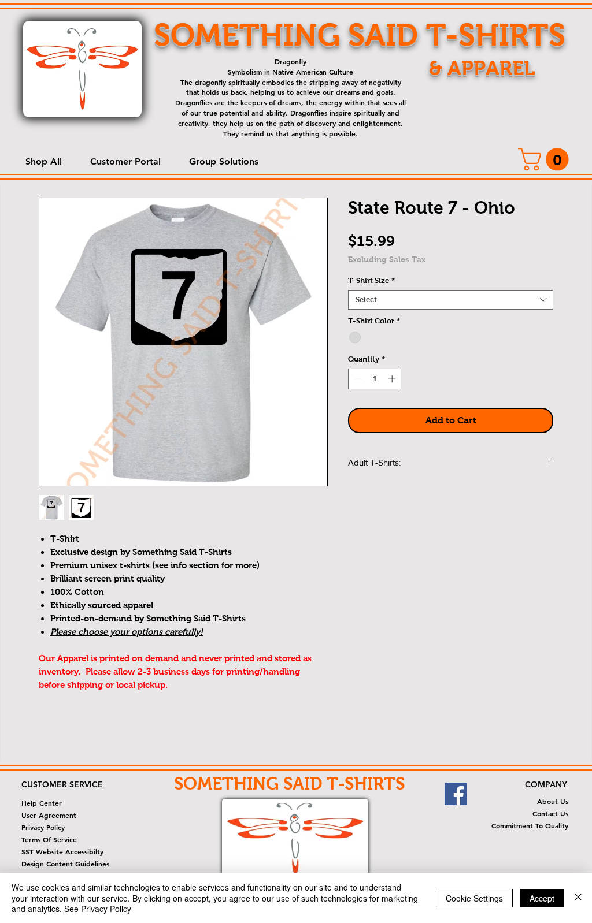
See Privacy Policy (97, 908)
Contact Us (550, 813)
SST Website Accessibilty (62, 851)
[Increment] (393, 379)
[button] (43, 161)
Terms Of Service (49, 839)
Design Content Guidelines (65, 863)
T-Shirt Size (371, 280)
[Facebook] (456, 794)
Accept (542, 898)
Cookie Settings (474, 898)
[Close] (578, 898)
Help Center (41, 802)
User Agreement (48, 815)
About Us (552, 801)
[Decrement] (357, 379)
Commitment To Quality (529, 825)
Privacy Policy (43, 827)
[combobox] (450, 300)
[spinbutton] (375, 379)
